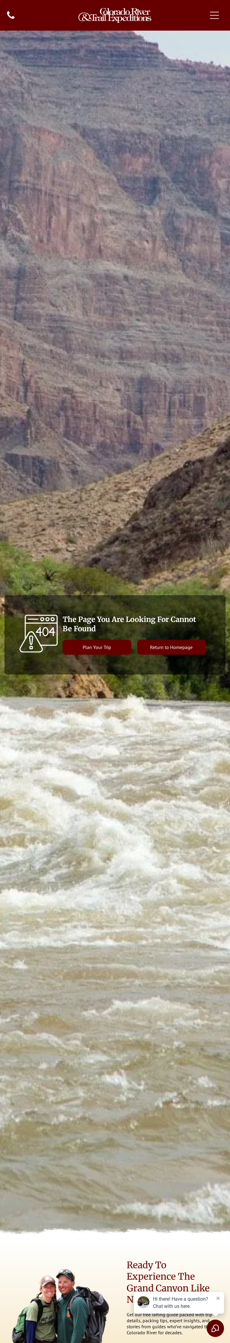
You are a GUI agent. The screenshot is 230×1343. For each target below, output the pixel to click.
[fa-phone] (11, 18)
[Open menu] (214, 15)
